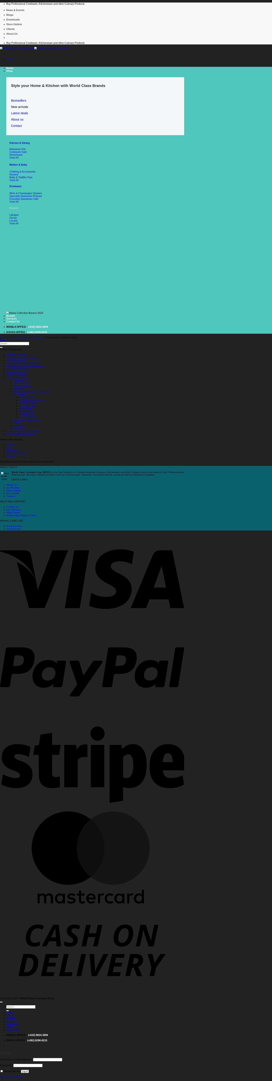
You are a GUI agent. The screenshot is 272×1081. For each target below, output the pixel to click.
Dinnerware (19, 425)
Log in (25, 1071)
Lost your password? (11, 1077)
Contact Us (13, 321)
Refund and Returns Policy (21, 515)
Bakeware (18, 388)
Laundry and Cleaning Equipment (25, 366)
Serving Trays (26, 414)
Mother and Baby (15, 374)
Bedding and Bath (16, 354)
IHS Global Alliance (17, 453)
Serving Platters (28, 403)
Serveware (38, 337)
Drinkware (15, 186)
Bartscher (11, 450)
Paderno (11, 445)
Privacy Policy (14, 526)
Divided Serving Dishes (32, 400)
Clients (10, 29)
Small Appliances (16, 371)
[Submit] (1, 347)
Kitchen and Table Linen (26, 420)
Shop (9, 71)
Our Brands (12, 487)
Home (9, 68)
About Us (12, 33)
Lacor (9, 447)
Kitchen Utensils (22, 386)
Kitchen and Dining (19, 337)
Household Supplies (17, 369)
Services (11, 318)
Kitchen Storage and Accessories (31, 391)
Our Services (13, 509)
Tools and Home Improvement (23, 363)
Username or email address (16, 1059)
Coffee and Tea (21, 383)
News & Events (15, 10)
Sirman (10, 456)
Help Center (13, 512)
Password (6, 1065)
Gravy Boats (26, 408)
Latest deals (19, 113)
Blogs (9, 15)
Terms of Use (13, 529)
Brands (10, 315)
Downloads (13, 19)
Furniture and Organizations (21, 357)
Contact (16, 125)
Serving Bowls (27, 405)
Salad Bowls (26, 411)
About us (17, 119)
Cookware (18, 380)
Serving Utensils (28, 417)
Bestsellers (18, 100)
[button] (9, 59)
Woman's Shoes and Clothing (23, 431)
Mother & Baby (18, 164)
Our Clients (12, 493)
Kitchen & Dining (19, 143)
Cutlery (17, 422)
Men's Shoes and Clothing (21, 434)
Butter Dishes (26, 397)
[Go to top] (1, 1002)
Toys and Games (15, 360)
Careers (10, 496)
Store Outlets (14, 24)
